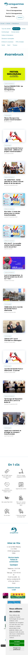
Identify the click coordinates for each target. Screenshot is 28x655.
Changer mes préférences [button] (17, 648)
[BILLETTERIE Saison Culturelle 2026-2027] (7, 468)
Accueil (2, 23)
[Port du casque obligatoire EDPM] (21, 468)
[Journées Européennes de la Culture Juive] (7, 481)
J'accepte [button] (17, 641)
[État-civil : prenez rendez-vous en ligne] (21, 495)
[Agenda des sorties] (21, 481)
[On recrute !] (7, 508)
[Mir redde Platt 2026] (7, 495)
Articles (8, 23)
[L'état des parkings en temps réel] (21, 508)
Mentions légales (13, 557)
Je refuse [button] (17, 644)
